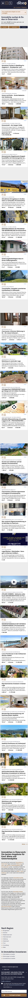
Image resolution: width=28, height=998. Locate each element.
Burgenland (6, 930)
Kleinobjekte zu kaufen (9, 954)
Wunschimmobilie (6, 906)
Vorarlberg (6, 945)
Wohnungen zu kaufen (9, 956)
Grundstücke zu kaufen (9, 958)
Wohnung (19, 864)
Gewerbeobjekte (15, 865)
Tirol (4, 943)
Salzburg (5, 939)
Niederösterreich (7, 934)
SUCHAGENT (4, 27)
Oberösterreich (7, 937)
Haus (2, 865)
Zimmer (9, 865)
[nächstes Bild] (26, 53)
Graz (22, 871)
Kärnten (5, 932)
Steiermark (6, 941)
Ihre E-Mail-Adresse (5, 988)
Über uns (6, 969)
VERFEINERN (24, 27)
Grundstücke (4, 867)
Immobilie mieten (18, 891)
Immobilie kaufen (18, 878)
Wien (4, 947)
